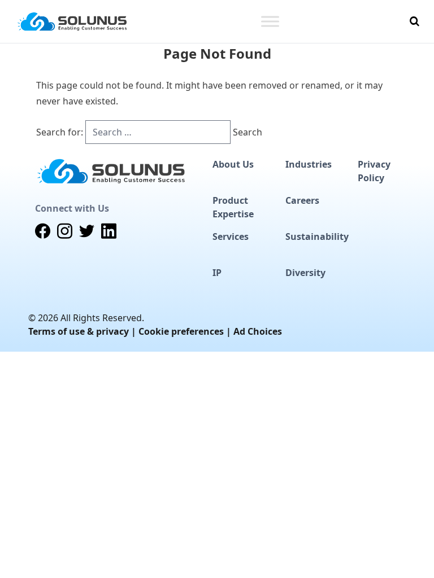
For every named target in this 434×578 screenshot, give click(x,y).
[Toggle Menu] (270, 21)
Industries (308, 164)
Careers (302, 200)
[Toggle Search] (414, 21)
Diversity (305, 272)
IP (217, 272)
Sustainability (317, 236)
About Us (233, 164)
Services (230, 236)
